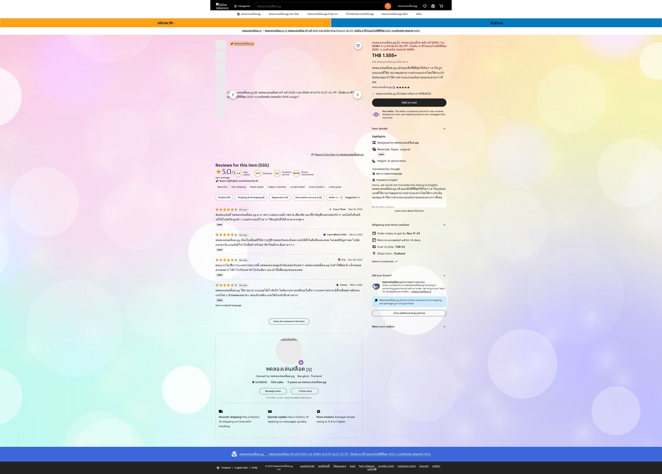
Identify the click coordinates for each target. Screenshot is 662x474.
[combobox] (319, 6)
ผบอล (352, 466)
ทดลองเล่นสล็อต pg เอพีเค (395, 14)
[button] (301, 362)
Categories (244, 6)
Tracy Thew (339, 209)
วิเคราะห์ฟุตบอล (367, 466)
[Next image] (357, 95)
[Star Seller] (393, 87)
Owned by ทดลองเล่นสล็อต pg (275, 376)
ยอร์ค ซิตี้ (371, 469)
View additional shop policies (409, 313)
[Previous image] (233, 95)
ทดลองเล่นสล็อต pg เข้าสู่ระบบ (322, 14)
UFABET (436, 466)
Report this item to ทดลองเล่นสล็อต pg (339, 154)
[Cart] (441, 6)
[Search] (388, 6)
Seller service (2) (338, 197)
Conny (343, 285)
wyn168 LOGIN (386, 466)
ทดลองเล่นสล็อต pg (407, 6)
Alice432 (424, 466)
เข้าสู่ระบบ (496, 22)
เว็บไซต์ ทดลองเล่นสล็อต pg (359, 14)
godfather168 (307, 466)
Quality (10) (224, 197)
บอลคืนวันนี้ (324, 466)
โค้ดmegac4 (339, 466)
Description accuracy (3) (308, 197)
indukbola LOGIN (407, 466)
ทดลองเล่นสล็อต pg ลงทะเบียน (284, 14)
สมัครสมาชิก (165, 22)
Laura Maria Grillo (337, 234)
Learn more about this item (409, 211)
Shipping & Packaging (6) (251, 197)
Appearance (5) (280, 197)
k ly (343, 259)
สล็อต (419, 14)
